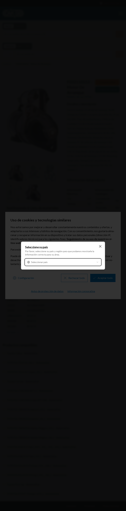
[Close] (100, 246)
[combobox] (63, 262)
